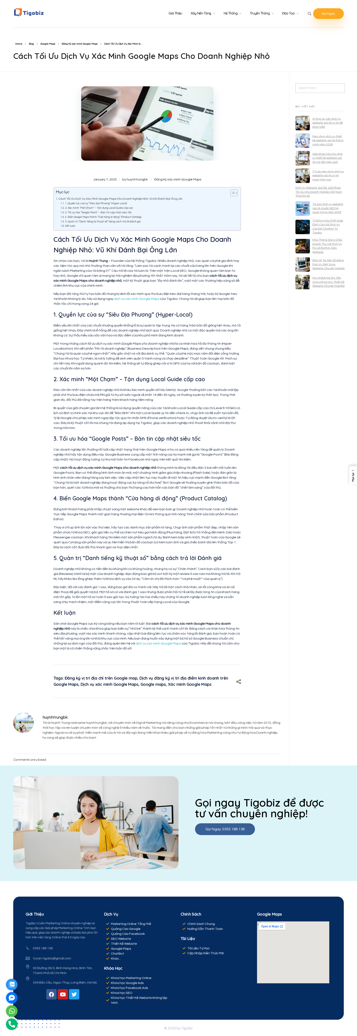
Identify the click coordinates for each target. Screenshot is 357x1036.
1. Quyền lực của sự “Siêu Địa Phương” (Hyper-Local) (96, 203)
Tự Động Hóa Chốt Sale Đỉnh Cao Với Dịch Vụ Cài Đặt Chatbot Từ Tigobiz (327, 226)
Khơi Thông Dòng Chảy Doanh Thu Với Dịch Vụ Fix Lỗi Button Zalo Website (327, 246)
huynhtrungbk (137, 179)
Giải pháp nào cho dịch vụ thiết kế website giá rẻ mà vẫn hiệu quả (327, 158)
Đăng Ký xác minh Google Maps (80, 44)
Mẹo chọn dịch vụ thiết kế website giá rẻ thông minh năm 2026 (327, 140)
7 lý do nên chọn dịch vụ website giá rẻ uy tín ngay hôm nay (328, 175)
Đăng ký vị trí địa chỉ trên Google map (101, 678)
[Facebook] (51, 994)
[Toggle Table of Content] (232, 192)
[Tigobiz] (28, 12)
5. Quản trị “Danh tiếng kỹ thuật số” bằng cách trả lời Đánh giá (103, 221)
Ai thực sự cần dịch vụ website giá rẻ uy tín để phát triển (327, 122)
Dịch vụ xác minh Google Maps (109, 684)
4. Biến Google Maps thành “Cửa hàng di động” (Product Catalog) (103, 217)
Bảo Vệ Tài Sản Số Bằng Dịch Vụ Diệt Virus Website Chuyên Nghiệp (328, 264)
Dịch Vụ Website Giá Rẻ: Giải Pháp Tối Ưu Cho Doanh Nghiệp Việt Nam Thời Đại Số (318, 191)
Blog (31, 44)
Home (18, 44)
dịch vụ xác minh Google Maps (136, 298)
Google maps (153, 684)
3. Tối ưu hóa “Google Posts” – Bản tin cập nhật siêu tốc (98, 212)
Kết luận (70, 225)
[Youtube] (63, 994)
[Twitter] (74, 994)
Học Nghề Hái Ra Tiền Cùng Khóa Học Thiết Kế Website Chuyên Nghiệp (328, 282)
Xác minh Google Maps (189, 684)
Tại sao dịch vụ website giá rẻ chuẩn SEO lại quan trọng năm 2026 (327, 208)
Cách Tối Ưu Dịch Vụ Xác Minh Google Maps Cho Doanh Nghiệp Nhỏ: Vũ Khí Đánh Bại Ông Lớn (120, 198)
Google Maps (47, 44)
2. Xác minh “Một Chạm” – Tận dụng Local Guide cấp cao (99, 207)
